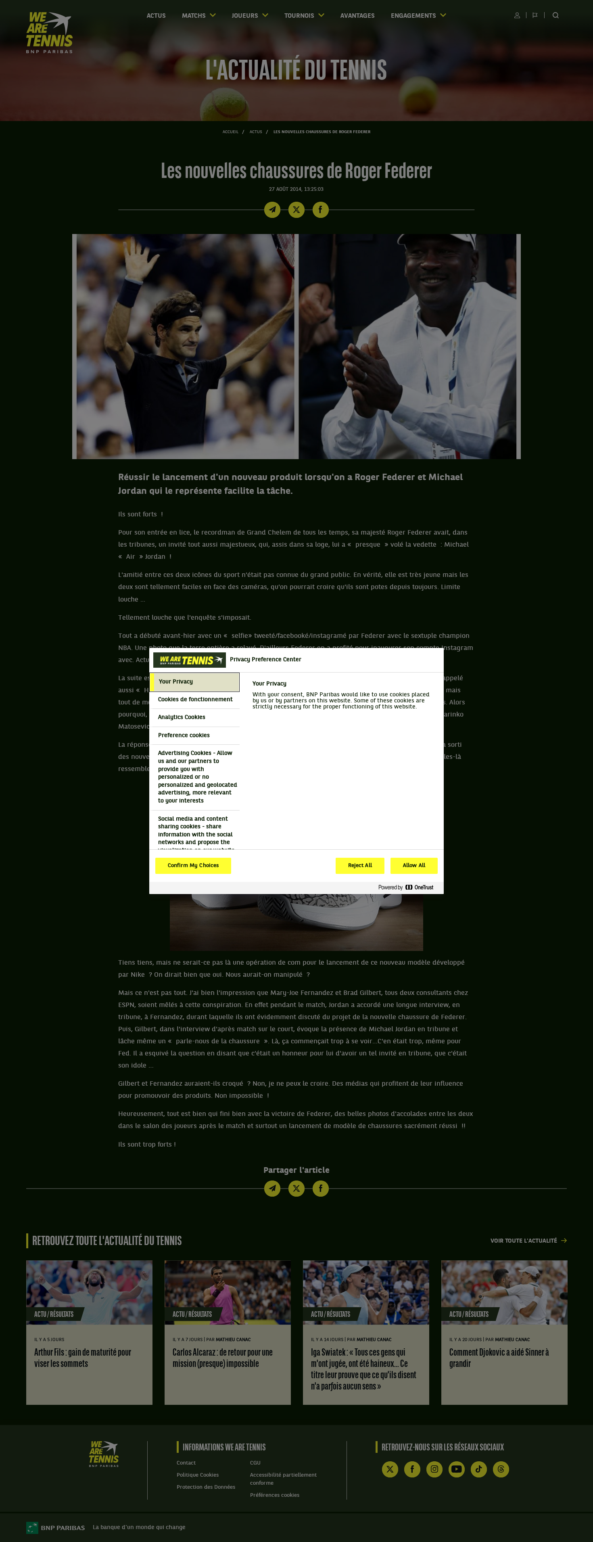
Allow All (414, 865)
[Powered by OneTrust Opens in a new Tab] (409, 888)
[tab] (194, 682)
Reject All (360, 865)
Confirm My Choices (193, 865)
